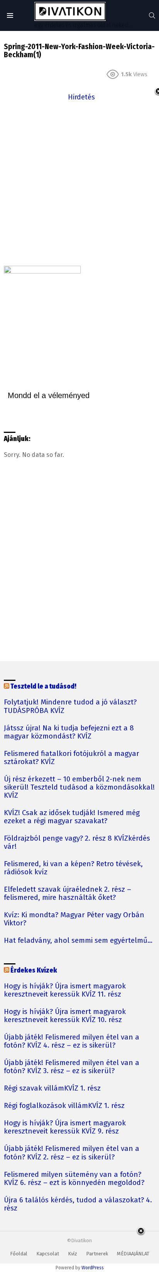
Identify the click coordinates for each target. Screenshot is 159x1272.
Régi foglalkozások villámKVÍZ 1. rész (64, 1106)
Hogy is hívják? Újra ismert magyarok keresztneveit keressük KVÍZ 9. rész (65, 1127)
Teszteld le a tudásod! (43, 686)
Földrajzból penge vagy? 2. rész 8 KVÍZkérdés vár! (77, 842)
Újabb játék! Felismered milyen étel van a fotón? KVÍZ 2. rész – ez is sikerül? (71, 1153)
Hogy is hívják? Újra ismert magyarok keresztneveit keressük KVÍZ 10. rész (65, 1016)
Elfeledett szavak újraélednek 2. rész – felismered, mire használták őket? (67, 894)
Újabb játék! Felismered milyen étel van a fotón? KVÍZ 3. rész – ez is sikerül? (71, 1067)
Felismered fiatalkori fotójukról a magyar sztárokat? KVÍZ (71, 758)
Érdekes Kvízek (33, 970)
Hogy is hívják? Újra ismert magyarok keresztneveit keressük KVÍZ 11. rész (65, 990)
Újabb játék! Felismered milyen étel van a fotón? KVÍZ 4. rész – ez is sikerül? (71, 1041)
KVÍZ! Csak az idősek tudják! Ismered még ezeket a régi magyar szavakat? (72, 817)
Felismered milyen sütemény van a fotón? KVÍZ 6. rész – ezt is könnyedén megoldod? (74, 1179)
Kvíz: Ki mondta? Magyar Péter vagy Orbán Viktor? (74, 919)
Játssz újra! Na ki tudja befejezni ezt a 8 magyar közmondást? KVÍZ (69, 732)
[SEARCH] (152, 15)
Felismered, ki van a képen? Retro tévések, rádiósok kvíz (73, 868)
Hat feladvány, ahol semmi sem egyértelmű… (78, 941)
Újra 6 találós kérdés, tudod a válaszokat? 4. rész (78, 1204)
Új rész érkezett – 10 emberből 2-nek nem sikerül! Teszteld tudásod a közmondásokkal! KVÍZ (79, 787)
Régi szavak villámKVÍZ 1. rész (52, 1088)
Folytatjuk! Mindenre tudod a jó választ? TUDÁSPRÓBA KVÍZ (70, 706)
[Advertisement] (79, 182)
